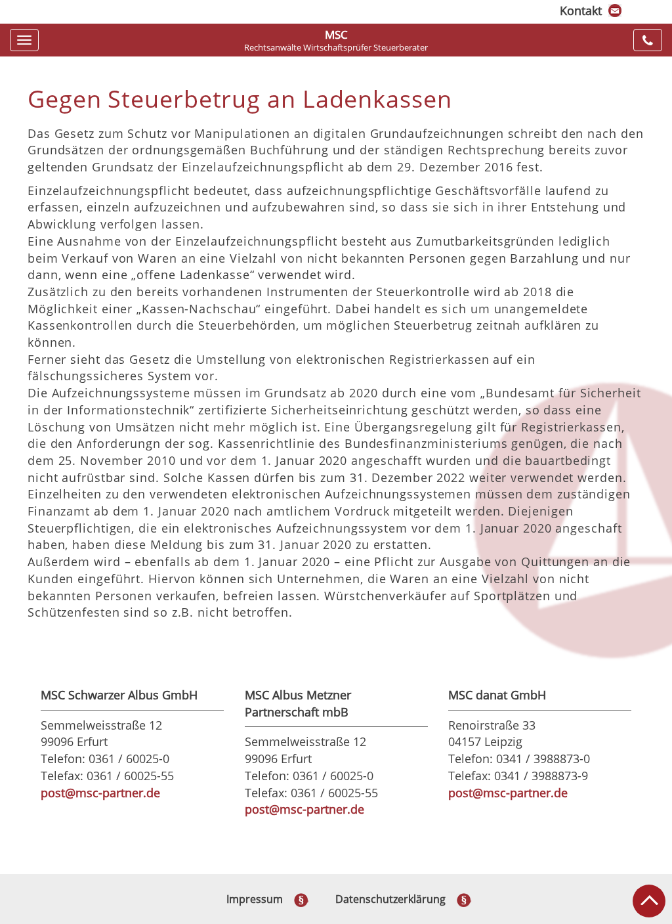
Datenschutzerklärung (390, 899)
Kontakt (581, 10)
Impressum (254, 899)
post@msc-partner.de (100, 793)
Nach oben (649, 901)
